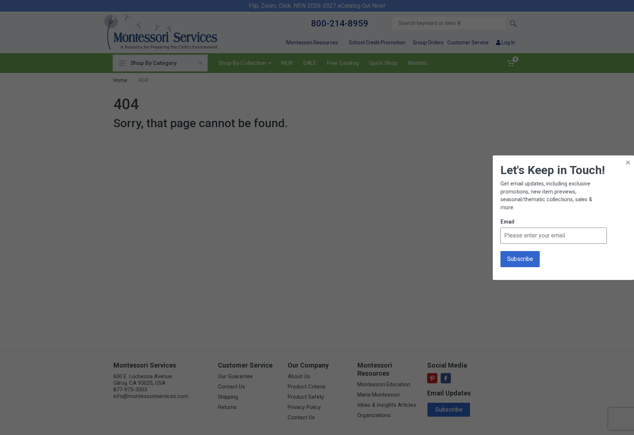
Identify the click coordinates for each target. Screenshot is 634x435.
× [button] (628, 162)
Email (507, 222)
